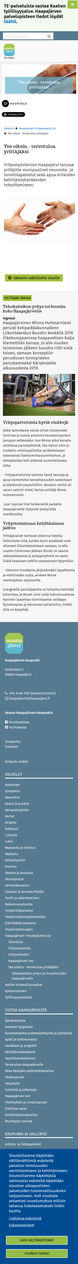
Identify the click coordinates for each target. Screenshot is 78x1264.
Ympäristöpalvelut (19, 911)
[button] (73, 4)
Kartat (9, 816)
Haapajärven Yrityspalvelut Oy (37, 128)
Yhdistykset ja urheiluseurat (26, 1102)
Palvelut (9, 128)
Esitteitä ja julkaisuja (21, 1090)
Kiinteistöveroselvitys (21, 1115)
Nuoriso (11, 867)
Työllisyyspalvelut (18, 997)
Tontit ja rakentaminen (22, 898)
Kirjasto (10, 823)
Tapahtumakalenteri (20, 1058)
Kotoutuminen (15, 991)
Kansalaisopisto (17, 810)
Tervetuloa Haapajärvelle (24, 1065)
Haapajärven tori (21, 961)
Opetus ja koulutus (19, 873)
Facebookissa (19, 722)
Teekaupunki (14, 1077)
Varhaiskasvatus (17, 885)
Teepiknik (12, 1083)
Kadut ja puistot (17, 804)
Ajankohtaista (15, 1021)
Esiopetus (12, 791)
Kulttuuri (11, 829)
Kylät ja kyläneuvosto (21, 1039)
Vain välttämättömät (37, 1240)
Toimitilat (15, 942)
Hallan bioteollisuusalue (23, 985)
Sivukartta (13, 742)
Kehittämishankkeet (20, 1052)
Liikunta (11, 835)
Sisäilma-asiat (16, 1109)
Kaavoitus (12, 797)
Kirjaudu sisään (16, 762)
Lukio (9, 841)
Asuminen (12, 785)
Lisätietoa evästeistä (25, 1218)
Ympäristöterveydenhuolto (25, 917)
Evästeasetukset (21, 1225)
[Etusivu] (11, 51)
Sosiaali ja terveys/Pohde (24, 892)
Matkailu (11, 854)
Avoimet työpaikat (19, 1027)
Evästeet (11, 747)
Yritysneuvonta (19, 948)
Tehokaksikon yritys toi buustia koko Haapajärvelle (39, 975)
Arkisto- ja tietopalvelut (23, 1144)
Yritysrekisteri (18, 955)
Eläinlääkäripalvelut (20, 923)
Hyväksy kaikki (37, 1253)
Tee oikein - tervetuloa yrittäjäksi (33, 967)
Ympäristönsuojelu (19, 929)
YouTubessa (17, 727)
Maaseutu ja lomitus (20, 848)
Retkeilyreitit (15, 860)
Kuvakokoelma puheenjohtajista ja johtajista (38, 1033)
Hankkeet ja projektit (21, 1046)
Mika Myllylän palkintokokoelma (29, 1071)
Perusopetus (14, 879)
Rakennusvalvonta (19, 904)
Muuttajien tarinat (18, 1121)
